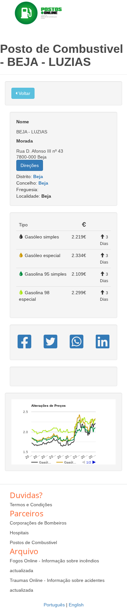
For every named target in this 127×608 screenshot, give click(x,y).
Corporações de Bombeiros (38, 522)
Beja (38, 176)
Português (54, 604)
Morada (24, 141)
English (76, 604)
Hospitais (19, 532)
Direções (30, 165)
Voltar (23, 93)
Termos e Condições (31, 504)
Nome (22, 121)
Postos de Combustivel (33, 542)
